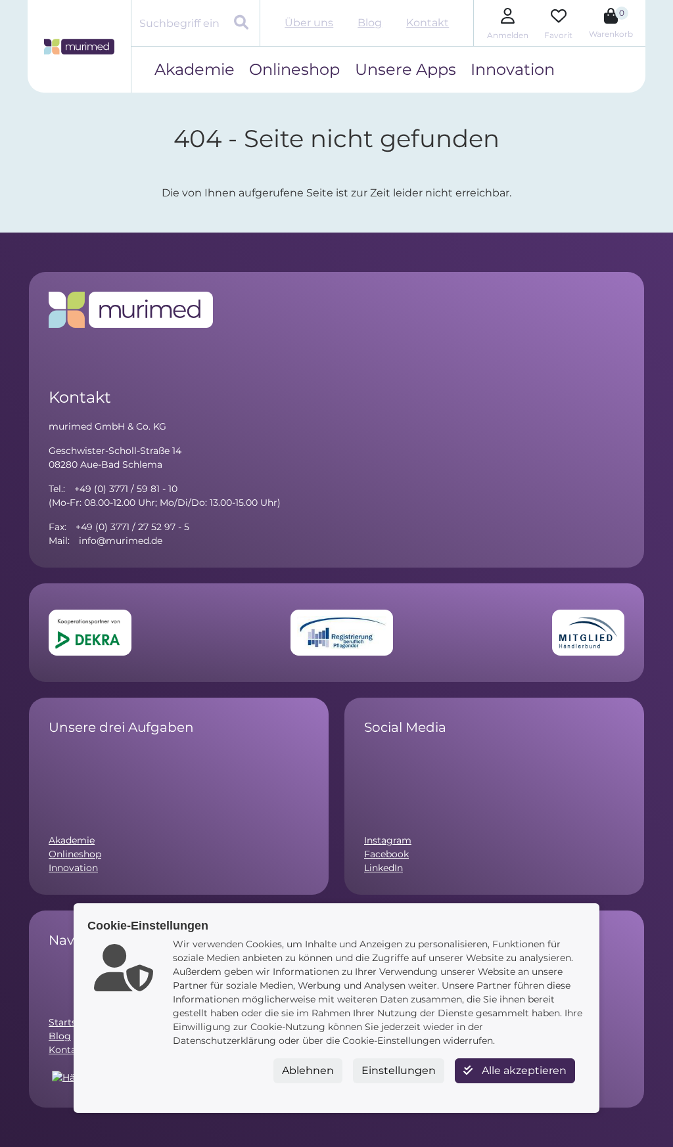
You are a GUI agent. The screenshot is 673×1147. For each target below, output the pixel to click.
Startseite (71, 1022)
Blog (370, 22)
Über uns (309, 22)
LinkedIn (383, 868)
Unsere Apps (405, 69)
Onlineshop (294, 69)
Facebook (386, 854)
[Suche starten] (243, 23)
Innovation (513, 69)
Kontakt (427, 22)
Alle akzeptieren (523, 1070)
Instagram (387, 840)
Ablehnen (308, 1070)
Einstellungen (398, 1070)
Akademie (194, 69)
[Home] (79, 46)
